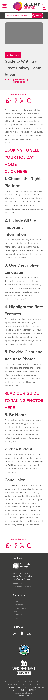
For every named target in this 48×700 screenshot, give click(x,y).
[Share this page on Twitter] (21, 102)
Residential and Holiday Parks (17, 15)
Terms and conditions (31, 684)
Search (38, 15)
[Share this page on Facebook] (14, 102)
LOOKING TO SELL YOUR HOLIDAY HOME (22, 157)
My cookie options (12, 681)
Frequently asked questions (20, 609)
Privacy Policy (13, 684)
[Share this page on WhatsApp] (8, 102)
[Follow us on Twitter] (15, 634)
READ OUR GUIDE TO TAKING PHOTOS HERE (24, 400)
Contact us (18, 614)
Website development (24, 693)
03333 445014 (19, 583)
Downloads (18, 604)
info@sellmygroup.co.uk (22, 586)
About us (17, 601)
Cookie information (31, 681)
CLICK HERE (16, 171)
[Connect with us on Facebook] (22, 634)
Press (16, 618)
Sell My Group (22, 79)
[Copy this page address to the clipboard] (28, 102)
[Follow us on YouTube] (29, 634)
